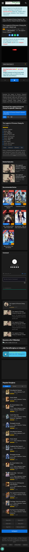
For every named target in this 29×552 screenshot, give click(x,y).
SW (11, 117)
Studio (8, 523)
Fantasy (24, 399)
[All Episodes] (14, 80)
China (9, 139)
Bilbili (9, 131)
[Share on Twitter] (12, 35)
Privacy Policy (17, 544)
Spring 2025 (10, 138)
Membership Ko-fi (7, 11)
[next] (24, 80)
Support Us (4, 544)
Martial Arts (21, 409)
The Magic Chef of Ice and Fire (18, 501)
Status (20, 523)
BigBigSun (9, 133)
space (11, 449)
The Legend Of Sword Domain (17, 493)
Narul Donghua (11, 30)
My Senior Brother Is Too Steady (16, 405)
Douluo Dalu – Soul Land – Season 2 (16, 473)
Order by (20, 527)
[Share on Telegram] (18, 35)
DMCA (10, 544)
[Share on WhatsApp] (15, 35)
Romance (17, 147)
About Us (25, 544)
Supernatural (18, 418)
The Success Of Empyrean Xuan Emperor (17, 483)
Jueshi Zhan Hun (14, 415)
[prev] (5, 80)
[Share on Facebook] (10, 35)
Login (24, 273)
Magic (11, 504)
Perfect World (13, 397)
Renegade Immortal (15, 423)
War (22, 147)
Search (15, 531)
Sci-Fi (23, 392)
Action (4, 147)
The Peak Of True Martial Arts (17, 510)
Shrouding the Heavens (16, 390)
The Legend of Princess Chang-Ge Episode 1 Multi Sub (21, 167)
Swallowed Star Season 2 (16, 446)
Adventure (19, 392)
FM (8, 117)
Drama (23, 408)
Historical (10, 147)
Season (20, 520)
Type (8, 527)
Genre (8, 520)
